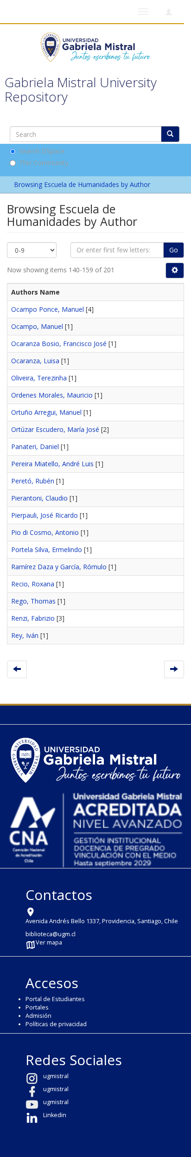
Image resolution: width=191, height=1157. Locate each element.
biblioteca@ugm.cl (50, 934)
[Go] (170, 134)
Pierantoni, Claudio (39, 498)
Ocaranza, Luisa (35, 360)
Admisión (38, 1016)
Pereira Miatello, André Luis (52, 463)
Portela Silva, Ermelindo (46, 549)
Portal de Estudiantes (55, 999)
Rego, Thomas (33, 601)
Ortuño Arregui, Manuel (46, 412)
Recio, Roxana (32, 583)
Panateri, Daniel (35, 446)
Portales (37, 1007)
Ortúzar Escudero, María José (55, 429)
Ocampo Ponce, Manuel (47, 309)
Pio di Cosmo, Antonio (45, 532)
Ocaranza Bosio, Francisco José (59, 343)
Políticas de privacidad (56, 1024)
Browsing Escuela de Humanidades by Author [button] (83, 184)
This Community (43, 162)
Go (173, 249)
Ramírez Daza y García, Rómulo (59, 566)
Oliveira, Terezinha (39, 377)
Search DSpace (41, 151)
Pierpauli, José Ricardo (44, 515)
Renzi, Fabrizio (33, 618)
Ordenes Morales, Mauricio (52, 395)
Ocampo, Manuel (37, 326)
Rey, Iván (24, 635)
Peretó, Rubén (32, 480)
